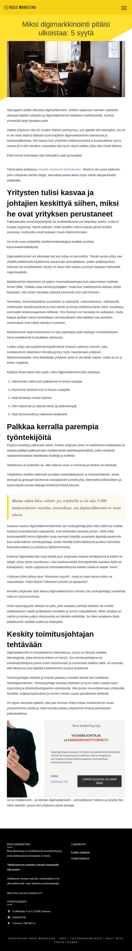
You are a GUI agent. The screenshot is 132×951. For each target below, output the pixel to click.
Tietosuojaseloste (86, 938)
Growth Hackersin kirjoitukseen (59, 169)
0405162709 (59, 781)
